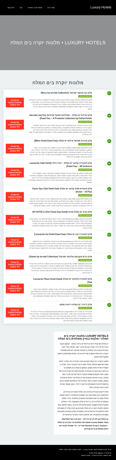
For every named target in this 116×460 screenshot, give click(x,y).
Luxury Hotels (101, 7)
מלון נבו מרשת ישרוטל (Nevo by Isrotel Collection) (66, 92)
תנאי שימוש (107, 455)
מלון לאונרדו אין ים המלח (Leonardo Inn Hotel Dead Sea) (63, 234)
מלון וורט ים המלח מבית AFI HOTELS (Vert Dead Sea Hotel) (62, 212)
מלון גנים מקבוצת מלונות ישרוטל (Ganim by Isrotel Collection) (60, 256)
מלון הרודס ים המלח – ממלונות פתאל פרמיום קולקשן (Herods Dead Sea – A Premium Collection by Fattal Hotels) (60, 117)
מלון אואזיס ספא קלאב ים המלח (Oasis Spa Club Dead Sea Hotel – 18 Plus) (62, 190)
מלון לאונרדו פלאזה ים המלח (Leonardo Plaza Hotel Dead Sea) (62, 280)
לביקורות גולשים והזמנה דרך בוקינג (15, 102)
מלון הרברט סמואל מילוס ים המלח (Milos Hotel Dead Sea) (63, 140)
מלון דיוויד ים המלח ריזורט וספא (75, 304)
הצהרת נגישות (85, 455)
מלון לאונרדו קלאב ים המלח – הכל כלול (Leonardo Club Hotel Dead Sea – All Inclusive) (61, 164)
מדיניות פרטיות (97, 455)
